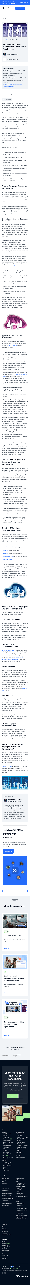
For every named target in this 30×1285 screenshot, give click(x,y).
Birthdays (5, 1150)
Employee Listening (8, 1157)
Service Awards (7, 1145)
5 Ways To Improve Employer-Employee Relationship (13, 81)
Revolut (19, 1150)
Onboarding (6, 1152)
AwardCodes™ (7, 1140)
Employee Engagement (22, 1217)
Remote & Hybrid (7, 1162)
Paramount (4, 1230)
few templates (12, 345)
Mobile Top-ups (21, 1142)
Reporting (18, 1155)
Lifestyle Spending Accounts (8, 1143)
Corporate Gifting (21, 1147)
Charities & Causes (22, 1139)
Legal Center (5, 1257)
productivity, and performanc (10, 659)
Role (3, 1181)
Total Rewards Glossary (22, 1196)
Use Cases (4, 1183)
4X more (5, 553)
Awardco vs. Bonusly (22, 1208)
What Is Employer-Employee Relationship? (14, 71)
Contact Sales (5, 1205)
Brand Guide (5, 1245)
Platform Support (20, 1157)
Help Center (19, 1188)
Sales (4, 1167)
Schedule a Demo (7, 766)
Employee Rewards (21, 1218)
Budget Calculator (20, 1195)
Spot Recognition (7, 1134)
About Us (4, 1242)
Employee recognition (8, 650)
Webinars (18, 1180)
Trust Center (5, 1200)
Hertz (3, 1226)
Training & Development (6, 1169)
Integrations (19, 1152)
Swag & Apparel (21, 1149)
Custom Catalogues (22, 1145)
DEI (2, 1253)
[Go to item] (15, 932)
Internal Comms (7, 1159)
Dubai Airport (5, 1231)
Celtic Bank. (25, 1270)
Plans (3, 1202)
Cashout (19, 1144)
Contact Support (20, 1190)
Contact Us (4, 1258)
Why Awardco (5, 1190)
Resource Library (20, 1178)
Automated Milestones (6, 1148)
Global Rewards (20, 1132)
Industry (4, 1180)
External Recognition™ (6, 1136)
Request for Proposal (7, 1203)
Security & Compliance (7, 1198)
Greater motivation (8, 547)
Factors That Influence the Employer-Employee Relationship (12, 74)
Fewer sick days (8, 556)
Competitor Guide (20, 1203)
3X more (5, 550)
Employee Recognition (21, 1215)
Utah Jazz (4, 1233)
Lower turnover (7, 559)
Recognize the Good (7, 1247)
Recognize (4, 1132)
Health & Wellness (8, 1164)
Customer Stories (6, 1235)
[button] (14, 1269)
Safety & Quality (7, 1165)
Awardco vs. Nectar (22, 1210)
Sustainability (5, 1252)
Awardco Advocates (7, 1197)
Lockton (4, 1228)
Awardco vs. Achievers (20, 1206)
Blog (4, 19)
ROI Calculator (19, 1193)
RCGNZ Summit (20, 1185)
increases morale (19, 658)
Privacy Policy (5, 1255)
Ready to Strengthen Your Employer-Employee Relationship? (12, 85)
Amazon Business (6, 1192)
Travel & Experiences (22, 1137)
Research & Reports (21, 1186)
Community (19, 1191)
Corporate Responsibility (5, 1249)
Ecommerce (20, 1134)
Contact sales (20, 8)
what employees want (8, 266)
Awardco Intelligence (21, 1154)
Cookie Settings (5, 1268)
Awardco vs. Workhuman (20, 1212)
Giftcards (19, 1135)
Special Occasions (8, 1154)
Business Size (5, 1178)
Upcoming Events (20, 1183)
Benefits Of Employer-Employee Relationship (14, 78)
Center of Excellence (7, 1195)
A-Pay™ (19, 1140)
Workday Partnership (7, 1193)
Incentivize (4, 1160)
